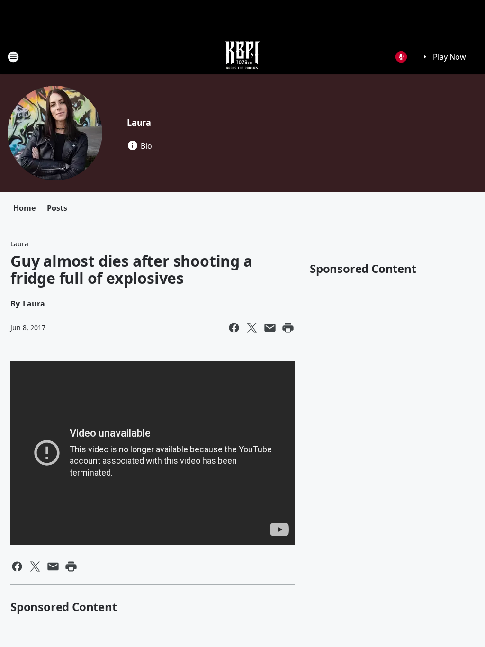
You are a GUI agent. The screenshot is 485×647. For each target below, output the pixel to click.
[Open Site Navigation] (13, 57)
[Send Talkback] (401, 57)
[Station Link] (242, 56)
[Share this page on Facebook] (234, 327)
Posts (57, 208)
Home (24, 208)
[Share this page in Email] (270, 327)
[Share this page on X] (252, 327)
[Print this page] (288, 327)
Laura (139, 122)
